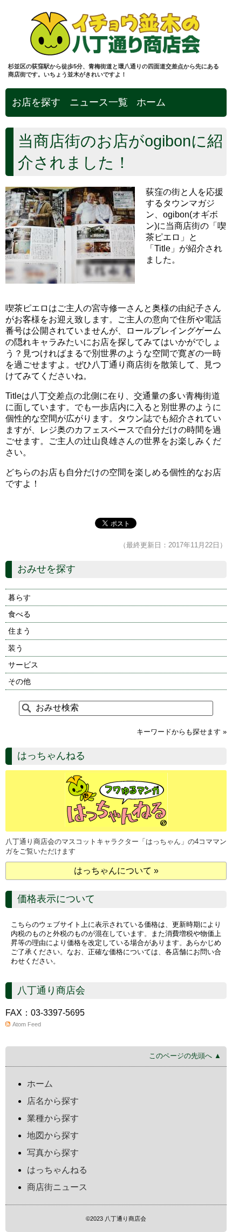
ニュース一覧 (99, 102)
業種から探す (53, 1118)
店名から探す (53, 1101)
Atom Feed (26, 1024)
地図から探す (53, 1135)
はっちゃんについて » (116, 870)
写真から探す (53, 1152)
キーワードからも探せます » (182, 732)
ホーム (151, 102)
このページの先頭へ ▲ (185, 1056)
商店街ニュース (57, 1187)
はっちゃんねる (57, 1169)
